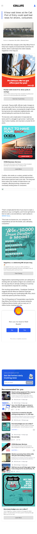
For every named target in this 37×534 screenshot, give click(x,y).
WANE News (6, 216)
